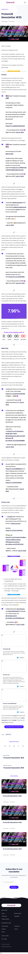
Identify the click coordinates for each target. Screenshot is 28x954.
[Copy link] (18, 746)
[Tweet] (9, 746)
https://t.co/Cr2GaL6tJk (15, 431)
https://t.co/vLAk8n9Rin (17, 277)
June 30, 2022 (20, 283)
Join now (13, 887)
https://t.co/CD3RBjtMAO (14, 469)
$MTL (9, 396)
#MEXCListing (16, 540)
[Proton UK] (10, 2)
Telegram (4, 720)
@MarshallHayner (20, 207)
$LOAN (9, 517)
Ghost (9, 946)
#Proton (8, 438)
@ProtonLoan (16, 523)
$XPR (23, 126)
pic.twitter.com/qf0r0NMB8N (15, 440)
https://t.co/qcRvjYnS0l (13, 394)
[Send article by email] (22, 746)
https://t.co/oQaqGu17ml (14, 537)
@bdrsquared (17, 202)
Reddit (15, 720)
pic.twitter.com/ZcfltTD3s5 (14, 544)
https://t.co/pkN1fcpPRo (13, 126)
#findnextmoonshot (12, 542)
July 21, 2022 (20, 176)
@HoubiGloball (14, 611)
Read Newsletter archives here (14, 726)
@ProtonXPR (21, 436)
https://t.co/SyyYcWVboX (14, 530)
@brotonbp (9, 154)
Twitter (22, 718)
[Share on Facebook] (5, 746)
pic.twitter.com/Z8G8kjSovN (15, 618)
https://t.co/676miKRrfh (14, 482)
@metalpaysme (11, 436)
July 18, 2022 (20, 132)
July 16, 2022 (10, 447)
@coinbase (21, 609)
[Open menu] (25, 2)
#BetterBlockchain (17, 170)
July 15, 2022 (22, 551)
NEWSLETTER (4, 9)
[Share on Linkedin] (14, 746)
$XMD (23, 394)
